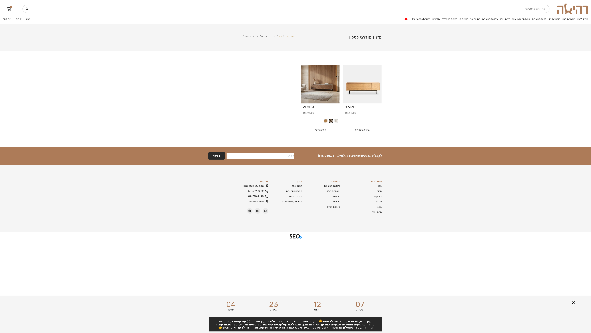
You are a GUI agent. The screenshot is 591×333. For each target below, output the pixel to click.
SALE (406, 19)
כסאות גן (463, 19)
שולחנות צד (554, 19)
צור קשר (7, 19)
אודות (19, 19)
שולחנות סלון (568, 19)
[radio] (336, 121)
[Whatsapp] (265, 211)
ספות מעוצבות (539, 19)
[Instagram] (257, 211)
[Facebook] (250, 211)
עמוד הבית (289, 36)
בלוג (28, 19)
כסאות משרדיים (449, 19)
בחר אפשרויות (362, 130)
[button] (573, 302)
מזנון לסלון (582, 19)
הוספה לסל (320, 130)
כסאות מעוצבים (490, 19)
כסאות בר (475, 19)
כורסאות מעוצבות (521, 19)
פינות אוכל (505, 19)
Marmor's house (421, 19)
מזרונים (436, 19)
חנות (280, 36)
